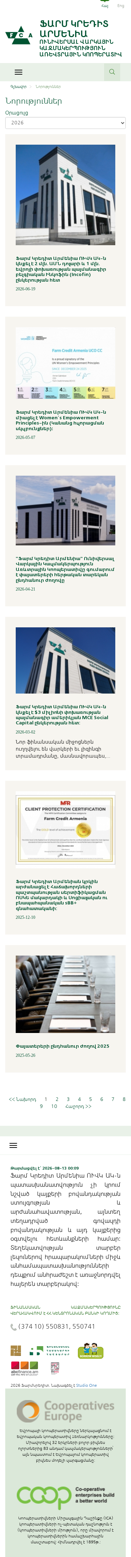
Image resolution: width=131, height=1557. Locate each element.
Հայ (104, 5)
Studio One (86, 1385)
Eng (120, 5)
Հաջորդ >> (78, 1106)
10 (54, 1106)
